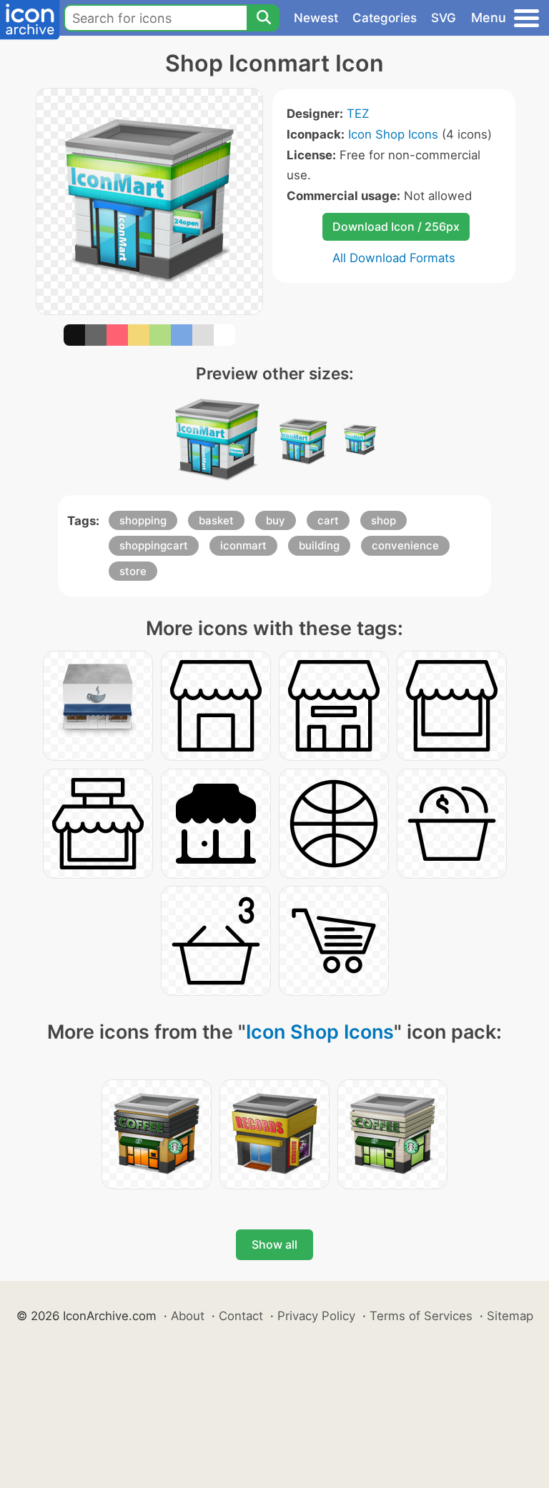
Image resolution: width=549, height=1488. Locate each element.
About (187, 1316)
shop (383, 520)
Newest (316, 18)
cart (328, 520)
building (319, 545)
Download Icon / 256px (396, 226)
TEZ (358, 113)
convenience (405, 545)
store (133, 571)
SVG (443, 18)
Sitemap (510, 1316)
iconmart (243, 545)
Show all (274, 1244)
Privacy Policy (316, 1316)
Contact (241, 1316)
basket (216, 520)
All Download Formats (393, 258)
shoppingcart (153, 545)
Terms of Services (421, 1316)
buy (275, 520)
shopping (143, 520)
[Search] (263, 17)
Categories (384, 18)
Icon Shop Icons (393, 134)
